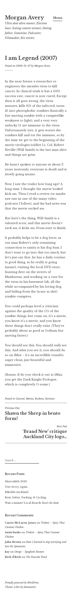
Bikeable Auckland (16, 492)
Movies (30, 398)
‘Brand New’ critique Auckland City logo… (45, 432)
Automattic (29, 587)
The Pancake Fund (36, 557)
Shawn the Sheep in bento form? (32, 414)
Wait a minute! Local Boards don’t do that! (32, 502)
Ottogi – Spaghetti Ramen (29, 551)
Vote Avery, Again (16, 486)
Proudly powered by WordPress (22, 582)
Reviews (50, 398)
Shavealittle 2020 (16, 481)
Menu (57, 18)
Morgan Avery (24, 17)
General (20, 398)
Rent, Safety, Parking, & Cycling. (26, 497)
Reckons (39, 398)
